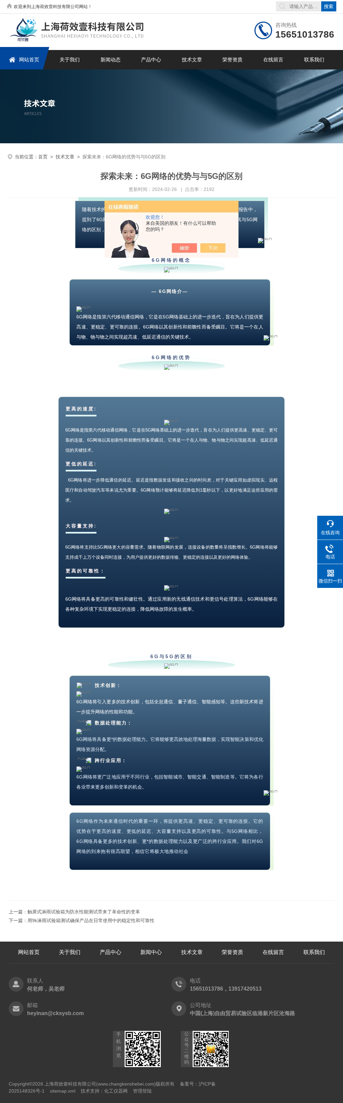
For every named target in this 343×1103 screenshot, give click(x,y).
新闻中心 (151, 952)
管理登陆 (142, 1091)
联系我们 (314, 59)
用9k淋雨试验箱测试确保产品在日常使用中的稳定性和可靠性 (90, 920)
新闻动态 (110, 59)
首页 (43, 156)
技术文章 (192, 59)
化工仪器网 (116, 1091)
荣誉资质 (232, 59)
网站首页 (29, 59)
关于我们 (70, 59)
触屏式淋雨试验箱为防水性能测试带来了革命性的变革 (83, 911)
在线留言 (273, 59)
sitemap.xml (62, 1091)
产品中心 (151, 59)
